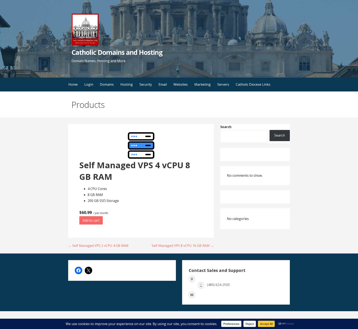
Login (88, 84)
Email (162, 84)
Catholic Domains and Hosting (116, 52)
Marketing (202, 84)
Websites (180, 84)
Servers (223, 84)
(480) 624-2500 (218, 284)
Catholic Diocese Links (253, 84)
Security (145, 84)
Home (73, 84)
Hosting (126, 84)
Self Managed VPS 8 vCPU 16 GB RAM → (183, 245)
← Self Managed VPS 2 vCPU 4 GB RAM (98, 245)
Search (225, 127)
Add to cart (91, 220)
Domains (107, 84)
